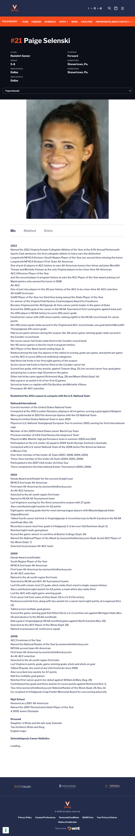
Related (30, 231)
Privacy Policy (25, 817)
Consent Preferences (45, 817)
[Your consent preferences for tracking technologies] (6, 830)
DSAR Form (87, 817)
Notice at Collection (67, 822)
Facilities (86, 21)
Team (25, 21)
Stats (62, 21)
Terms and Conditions (69, 817)
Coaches (36, 21)
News (74, 21)
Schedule (50, 21)
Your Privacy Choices (107, 817)
